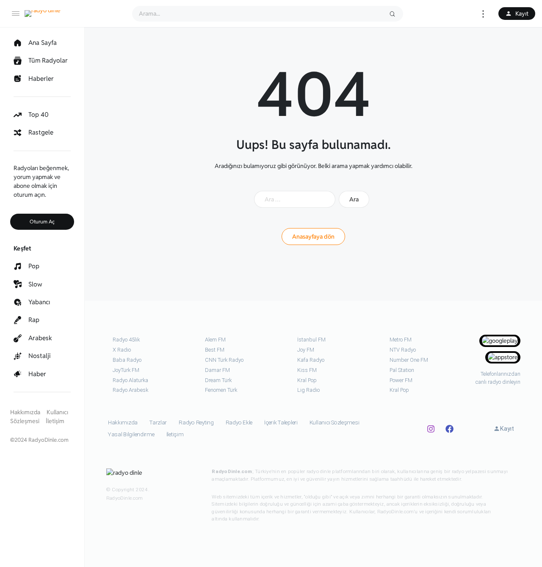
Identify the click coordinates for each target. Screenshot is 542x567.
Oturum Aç (42, 221)
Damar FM (217, 370)
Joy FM (305, 350)
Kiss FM (307, 370)
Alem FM (215, 339)
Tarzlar (158, 422)
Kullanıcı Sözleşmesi (334, 422)
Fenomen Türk (221, 390)
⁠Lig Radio (308, 390)
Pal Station (402, 370)
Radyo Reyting (196, 422)
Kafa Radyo (310, 360)
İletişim (55, 421)
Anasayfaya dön (313, 236)
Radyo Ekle (239, 422)
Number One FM (409, 360)
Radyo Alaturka (130, 380)
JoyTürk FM (126, 370)
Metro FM (401, 339)
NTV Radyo (403, 350)
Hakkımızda (25, 412)
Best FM (214, 350)
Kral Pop (307, 380)
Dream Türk (218, 380)
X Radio (122, 350)
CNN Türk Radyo (224, 360)
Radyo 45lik (126, 339)
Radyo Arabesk (130, 390)
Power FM (401, 380)
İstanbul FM (311, 339)
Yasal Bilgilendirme (131, 434)
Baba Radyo (127, 360)
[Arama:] (294, 199)
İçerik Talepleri (281, 422)
